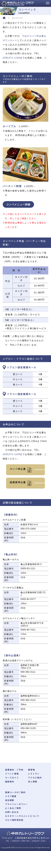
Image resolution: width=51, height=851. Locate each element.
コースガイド (12, 777)
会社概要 (9, 800)
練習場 (31, 769)
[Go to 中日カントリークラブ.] (5, 17)
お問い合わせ (12, 812)
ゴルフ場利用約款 (14, 819)
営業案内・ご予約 (14, 769)
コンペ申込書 (18, 469)
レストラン (33, 773)
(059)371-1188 (11, 58)
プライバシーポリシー (16, 804)
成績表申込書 (18, 482)
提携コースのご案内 (15, 792)
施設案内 (9, 781)
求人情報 (32, 781)
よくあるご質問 (13, 808)
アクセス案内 (35, 777)
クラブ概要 (10, 796)
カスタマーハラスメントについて (22, 816)
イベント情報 (12, 773)
